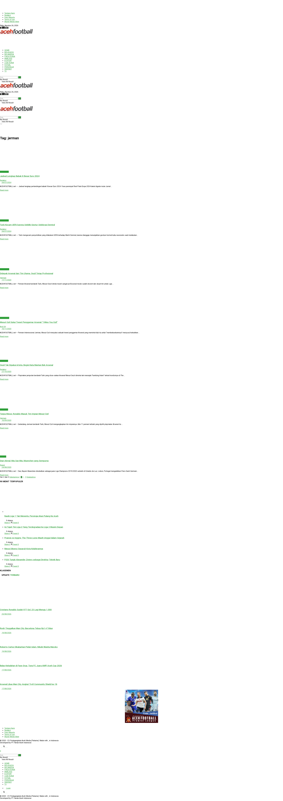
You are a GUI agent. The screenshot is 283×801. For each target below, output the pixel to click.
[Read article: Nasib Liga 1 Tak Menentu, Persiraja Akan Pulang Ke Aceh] (143, 499)
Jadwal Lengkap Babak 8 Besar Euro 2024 (19, 176)
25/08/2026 (6, 614)
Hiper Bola (4, 361)
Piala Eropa (4, 172)
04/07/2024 (6, 182)
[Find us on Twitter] (3, 28)
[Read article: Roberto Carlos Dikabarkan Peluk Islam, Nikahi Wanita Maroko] (141, 639)
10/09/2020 (6, 420)
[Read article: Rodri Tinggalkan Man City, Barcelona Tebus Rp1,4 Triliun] (141, 620)
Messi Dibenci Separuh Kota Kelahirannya (23, 549)
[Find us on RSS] (7, 28)
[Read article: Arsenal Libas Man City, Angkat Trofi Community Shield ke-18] (141, 676)
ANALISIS (8, 59)
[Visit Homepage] (16, 36)
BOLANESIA (9, 54)
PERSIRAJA (9, 67)
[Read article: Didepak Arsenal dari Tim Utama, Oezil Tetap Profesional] (141, 254)
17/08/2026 (6, 670)
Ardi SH (3, 327)
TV (5, 71)
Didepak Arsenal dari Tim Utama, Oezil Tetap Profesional (26, 273)
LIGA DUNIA (9, 63)
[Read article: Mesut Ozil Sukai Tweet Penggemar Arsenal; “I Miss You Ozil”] (141, 303)
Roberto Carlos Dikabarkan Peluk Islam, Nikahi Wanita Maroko (29, 647)
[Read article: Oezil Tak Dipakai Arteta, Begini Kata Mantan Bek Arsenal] (141, 349)
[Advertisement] (53, 5)
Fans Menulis (9, 17)
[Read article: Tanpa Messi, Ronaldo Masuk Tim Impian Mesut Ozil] (141, 394)
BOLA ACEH (9, 52)
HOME (6, 50)
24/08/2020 (6, 467)
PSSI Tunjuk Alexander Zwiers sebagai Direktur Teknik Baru (32, 559)
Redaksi (7, 15)
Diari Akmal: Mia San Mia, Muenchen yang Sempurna (24, 461)
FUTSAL (7, 65)
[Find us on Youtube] (6, 28)
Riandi (2, 465)
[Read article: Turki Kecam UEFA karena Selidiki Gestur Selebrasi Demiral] (141, 205)
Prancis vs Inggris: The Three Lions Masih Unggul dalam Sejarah (34, 538)
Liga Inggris (4, 269)
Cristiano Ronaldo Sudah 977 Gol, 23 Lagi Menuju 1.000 (26, 609)
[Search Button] (0, 75)
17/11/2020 (6, 280)
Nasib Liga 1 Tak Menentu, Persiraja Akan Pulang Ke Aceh (31, 516)
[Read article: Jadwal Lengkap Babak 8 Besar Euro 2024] (141, 157)
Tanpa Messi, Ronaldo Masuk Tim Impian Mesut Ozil (24, 414)
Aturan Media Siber (11, 22)
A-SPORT (8, 61)
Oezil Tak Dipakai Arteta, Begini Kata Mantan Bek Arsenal (26, 365)
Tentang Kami (9, 13)
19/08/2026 (6, 633)
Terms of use (9, 19)
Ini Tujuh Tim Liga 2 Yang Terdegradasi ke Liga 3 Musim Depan (33, 527)
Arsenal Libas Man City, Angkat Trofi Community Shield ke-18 (28, 684)
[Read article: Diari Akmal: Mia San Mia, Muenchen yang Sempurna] (141, 442)
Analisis (3, 456)
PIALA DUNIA (9, 56)
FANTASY (8, 69)
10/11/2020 (6, 329)
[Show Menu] (0, 105)
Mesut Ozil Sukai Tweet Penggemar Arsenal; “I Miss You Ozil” (28, 322)
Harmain (3, 278)
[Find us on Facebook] (1, 28)
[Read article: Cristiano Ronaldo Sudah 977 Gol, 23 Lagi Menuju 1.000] (141, 592)
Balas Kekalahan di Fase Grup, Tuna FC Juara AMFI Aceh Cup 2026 (31, 665)
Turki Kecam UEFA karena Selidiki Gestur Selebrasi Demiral (27, 225)
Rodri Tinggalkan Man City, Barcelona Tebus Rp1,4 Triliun (26, 628)
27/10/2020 (6, 372)
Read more (4, 190)
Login (8, 788)
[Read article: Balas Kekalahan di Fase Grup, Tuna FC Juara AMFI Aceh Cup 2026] (141, 657)
